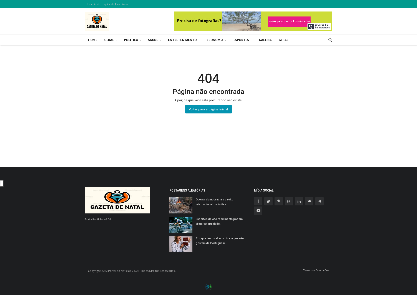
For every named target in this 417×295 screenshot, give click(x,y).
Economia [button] (215, 40)
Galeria (265, 40)
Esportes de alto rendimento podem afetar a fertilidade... (219, 221)
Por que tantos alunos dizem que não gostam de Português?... (220, 241)
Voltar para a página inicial (208, 109)
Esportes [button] (241, 40)
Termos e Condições (316, 270)
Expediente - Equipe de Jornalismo (107, 4)
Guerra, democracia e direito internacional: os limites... (214, 202)
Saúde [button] (153, 40)
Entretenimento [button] (183, 40)
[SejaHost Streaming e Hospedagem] (208, 287)
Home (92, 40)
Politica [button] (131, 40)
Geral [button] (109, 40)
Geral (283, 40)
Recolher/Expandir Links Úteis (1, 183)
